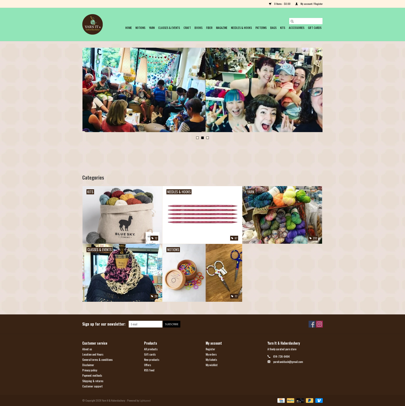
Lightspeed (145, 400)
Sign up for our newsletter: (104, 324)
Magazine (221, 27)
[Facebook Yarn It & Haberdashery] (312, 324)
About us (87, 349)
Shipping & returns (92, 381)
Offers (147, 365)
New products (151, 359)
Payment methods (92, 375)
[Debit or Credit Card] (299, 400)
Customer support (92, 386)
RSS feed (149, 370)
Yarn (152, 27)
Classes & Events (169, 27)
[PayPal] (290, 400)
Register (210, 349)
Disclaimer (88, 365)
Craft (187, 27)
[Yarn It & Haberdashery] (92, 24)
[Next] (314, 91)
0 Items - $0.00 (282, 3)
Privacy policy (89, 370)
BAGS (273, 27)
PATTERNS (261, 27)
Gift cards (314, 27)
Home (128, 27)
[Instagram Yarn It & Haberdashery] (319, 324)
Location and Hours (92, 354)
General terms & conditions (97, 359)
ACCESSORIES (296, 27)
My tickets (211, 359)
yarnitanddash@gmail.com (288, 361)
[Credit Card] (280, 400)
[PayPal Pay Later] (309, 400)
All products (151, 349)
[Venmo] (318, 400)
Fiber (209, 27)
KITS (282, 27)
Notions (140, 27)
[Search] (292, 21)
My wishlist (212, 365)
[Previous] (90, 91)
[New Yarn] (203, 90)
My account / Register (311, 3)
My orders (211, 354)
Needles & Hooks (241, 27)
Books (198, 27)
